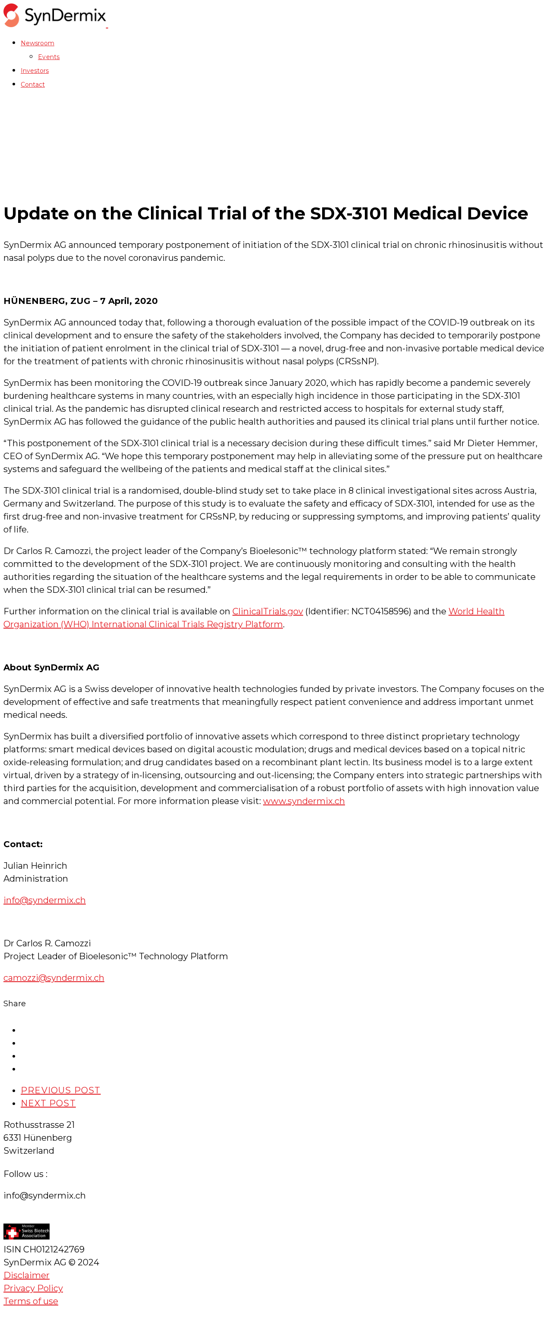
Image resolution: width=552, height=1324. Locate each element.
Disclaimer (26, 1275)
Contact (33, 84)
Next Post (48, 1103)
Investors (35, 71)
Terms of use (30, 1301)
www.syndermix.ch (304, 801)
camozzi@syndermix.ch (53, 978)
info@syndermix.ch (44, 900)
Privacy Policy (33, 1288)
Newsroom (37, 43)
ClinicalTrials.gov (267, 611)
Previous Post (61, 1090)
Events (49, 57)
